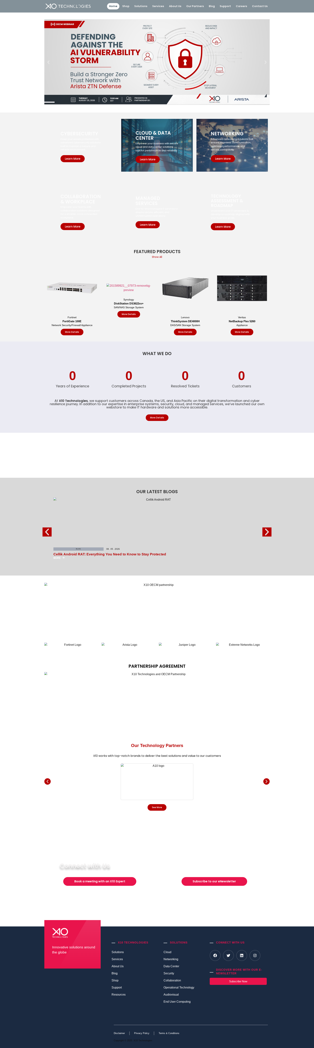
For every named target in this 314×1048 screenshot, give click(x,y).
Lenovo (185, 317)
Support (225, 6)
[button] (48, 62)
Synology (128, 299)
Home (113, 6)
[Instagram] (254, 955)
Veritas (242, 317)
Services (158, 6)
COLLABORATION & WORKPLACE (81, 199)
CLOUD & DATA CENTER (153, 136)
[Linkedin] (241, 955)
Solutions (140, 6)
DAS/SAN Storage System (185, 325)
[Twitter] (228, 955)
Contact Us (260, 6)
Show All (157, 257)
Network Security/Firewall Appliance (72, 325)
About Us (175, 6)
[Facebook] (215, 955)
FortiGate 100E (72, 321)
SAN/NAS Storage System (129, 307)
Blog (212, 6)
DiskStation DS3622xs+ (129, 303)
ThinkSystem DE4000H (185, 321)
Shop (125, 6)
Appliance (242, 325)
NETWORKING (227, 133)
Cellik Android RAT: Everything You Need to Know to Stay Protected (109, 554)
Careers (241, 6)
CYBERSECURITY (79, 133)
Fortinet (72, 317)
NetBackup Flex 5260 (242, 321)
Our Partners (195, 6)
